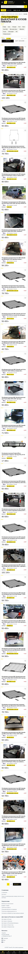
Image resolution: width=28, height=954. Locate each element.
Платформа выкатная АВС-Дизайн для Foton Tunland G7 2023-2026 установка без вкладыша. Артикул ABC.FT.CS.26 (14, 371)
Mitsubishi (22, 29)
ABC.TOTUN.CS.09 (11, 514)
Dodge (4, 26)
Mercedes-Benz (13, 29)
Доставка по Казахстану (7, 925)
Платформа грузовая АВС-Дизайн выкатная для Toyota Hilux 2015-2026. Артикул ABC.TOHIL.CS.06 (13, 399)
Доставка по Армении (7, 921)
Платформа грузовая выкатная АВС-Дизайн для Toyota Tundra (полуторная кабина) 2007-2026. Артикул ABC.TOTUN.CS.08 (13, 92)
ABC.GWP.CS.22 (10, 486)
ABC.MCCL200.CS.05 (11, 849)
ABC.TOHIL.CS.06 (11, 402)
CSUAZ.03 (9, 207)
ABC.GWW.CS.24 (10, 597)
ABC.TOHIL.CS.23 (11, 123)
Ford (19, 26)
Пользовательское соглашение (9, 909)
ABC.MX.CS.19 (10, 737)
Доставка (9, 10)
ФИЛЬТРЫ (8, 41)
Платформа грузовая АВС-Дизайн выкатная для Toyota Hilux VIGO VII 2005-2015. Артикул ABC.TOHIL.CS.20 (14, 678)
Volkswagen (11, 31)
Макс (4, 940)
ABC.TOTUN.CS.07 (11, 430)
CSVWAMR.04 (9, 625)
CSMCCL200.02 (10, 262)
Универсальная (6, 34)
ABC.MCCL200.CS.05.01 (12, 653)
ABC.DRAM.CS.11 (11, 821)
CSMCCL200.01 (10, 346)
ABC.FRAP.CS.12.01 (11, 179)
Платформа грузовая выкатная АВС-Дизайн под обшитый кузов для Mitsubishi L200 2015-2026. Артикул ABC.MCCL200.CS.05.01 (14, 650)
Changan (14, 26)
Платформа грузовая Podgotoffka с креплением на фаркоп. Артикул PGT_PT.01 (13, 454)
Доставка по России (6, 919)
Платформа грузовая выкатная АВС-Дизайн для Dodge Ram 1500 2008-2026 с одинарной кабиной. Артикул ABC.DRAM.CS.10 (14, 566)
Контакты (4, 894)
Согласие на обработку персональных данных (13, 913)
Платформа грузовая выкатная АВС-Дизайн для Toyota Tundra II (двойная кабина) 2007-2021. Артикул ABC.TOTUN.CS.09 (13, 510)
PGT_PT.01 (9, 458)
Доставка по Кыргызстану (8, 926)
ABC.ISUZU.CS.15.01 (12, 234)
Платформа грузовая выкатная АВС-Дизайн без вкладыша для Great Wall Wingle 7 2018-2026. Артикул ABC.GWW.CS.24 (13, 594)
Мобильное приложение (7, 903)
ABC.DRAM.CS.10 (11, 569)
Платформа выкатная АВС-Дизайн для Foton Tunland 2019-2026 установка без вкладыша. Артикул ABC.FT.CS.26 (14, 315)
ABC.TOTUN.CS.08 (11, 95)
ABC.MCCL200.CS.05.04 (12, 793)
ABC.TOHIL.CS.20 (11, 681)
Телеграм (24, 10)
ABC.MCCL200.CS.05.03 (12, 709)
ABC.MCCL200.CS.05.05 (12, 151)
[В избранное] (25, 46)
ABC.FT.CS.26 (10, 318)
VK (3, 942)
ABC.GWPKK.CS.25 (11, 542)
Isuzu (9, 26)
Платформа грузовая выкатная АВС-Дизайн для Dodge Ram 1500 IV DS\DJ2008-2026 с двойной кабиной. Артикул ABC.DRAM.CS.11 (13, 817)
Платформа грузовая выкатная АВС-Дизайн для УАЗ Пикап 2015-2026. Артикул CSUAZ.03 (14, 202)
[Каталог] (2, 2)
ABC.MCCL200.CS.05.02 (12, 290)
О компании (4, 892)
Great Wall (5, 29)
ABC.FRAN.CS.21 (11, 877)
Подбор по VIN (16, 10)
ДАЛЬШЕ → (17, 884)
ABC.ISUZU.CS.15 (11, 67)
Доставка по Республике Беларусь (10, 923)
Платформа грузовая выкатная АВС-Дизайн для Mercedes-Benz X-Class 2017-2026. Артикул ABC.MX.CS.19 (13, 734)
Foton (23, 26)
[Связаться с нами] (24, 2)
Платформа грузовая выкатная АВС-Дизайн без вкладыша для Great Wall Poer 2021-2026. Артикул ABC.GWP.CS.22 (14, 482)
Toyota (4, 31)
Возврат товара (5, 905)
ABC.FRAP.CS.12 (11, 765)
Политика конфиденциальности (9, 911)
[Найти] (25, 6)
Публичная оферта (6, 907)
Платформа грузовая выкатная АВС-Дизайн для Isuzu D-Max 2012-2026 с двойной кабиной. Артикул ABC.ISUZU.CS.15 (13, 64)
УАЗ (16, 31)
